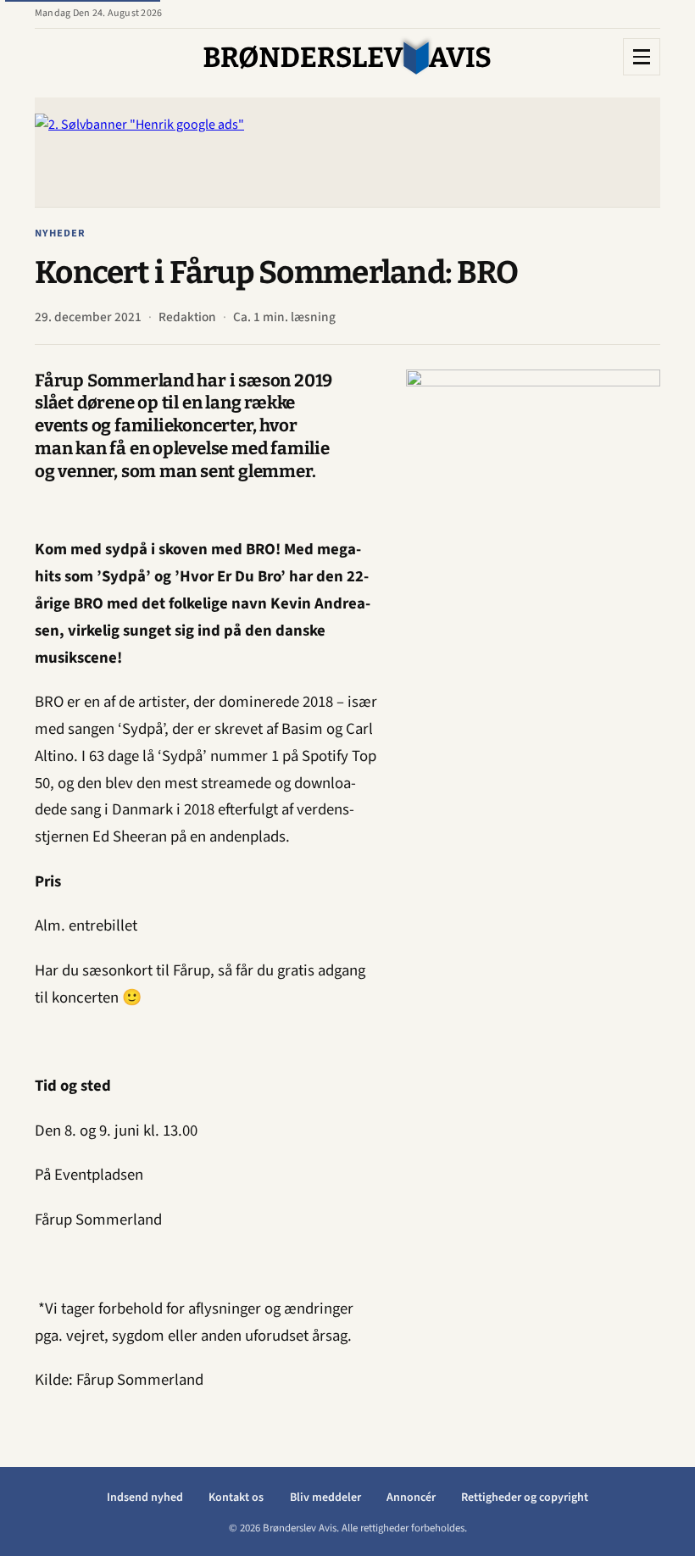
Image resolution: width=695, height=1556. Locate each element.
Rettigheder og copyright (524, 1497)
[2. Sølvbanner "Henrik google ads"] (347, 152)
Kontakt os (236, 1497)
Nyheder (60, 233)
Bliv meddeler (325, 1497)
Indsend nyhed (145, 1497)
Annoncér (411, 1497)
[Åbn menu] (641, 56)
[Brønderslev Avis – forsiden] (347, 57)
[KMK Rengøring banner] (533, 624)
